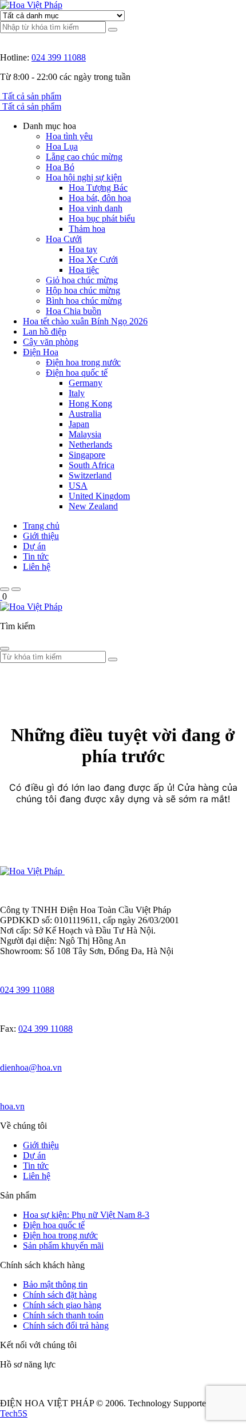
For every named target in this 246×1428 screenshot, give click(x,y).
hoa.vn (12, 1106)
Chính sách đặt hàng (60, 1295)
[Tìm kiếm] (112, 29)
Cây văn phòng (50, 342)
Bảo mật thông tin (55, 1284)
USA (78, 485)
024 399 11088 (58, 57)
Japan (79, 424)
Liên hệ (36, 567)
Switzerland (90, 475)
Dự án (34, 546)
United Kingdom (99, 496)
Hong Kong (90, 403)
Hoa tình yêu (69, 136)
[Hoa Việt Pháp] (31, 5)
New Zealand (93, 506)
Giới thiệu (41, 536)
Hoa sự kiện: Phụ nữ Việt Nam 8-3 (86, 1215)
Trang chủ (41, 525)
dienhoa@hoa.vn (31, 1067)
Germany (85, 383)
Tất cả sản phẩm (31, 96)
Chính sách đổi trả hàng (66, 1325)
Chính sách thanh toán (63, 1315)
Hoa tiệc (84, 270)
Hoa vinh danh (95, 208)
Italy (77, 393)
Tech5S (13, 1413)
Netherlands (90, 444)
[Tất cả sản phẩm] (1, 96)
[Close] (4, 648)
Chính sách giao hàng (62, 1305)
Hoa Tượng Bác (98, 187)
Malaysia (85, 434)
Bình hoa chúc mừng (84, 300)
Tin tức (36, 556)
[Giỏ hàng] (1, 596)
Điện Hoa (40, 352)
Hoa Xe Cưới (93, 259)
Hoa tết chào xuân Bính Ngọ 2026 (85, 321)
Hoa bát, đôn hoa (100, 198)
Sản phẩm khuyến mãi (63, 1245)
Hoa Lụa (62, 146)
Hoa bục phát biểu (102, 218)
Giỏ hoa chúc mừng (82, 280)
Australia (85, 414)
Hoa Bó (60, 167)
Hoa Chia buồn (73, 311)
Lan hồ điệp (44, 331)
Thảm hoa (87, 229)
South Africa (91, 465)
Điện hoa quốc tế (77, 372)
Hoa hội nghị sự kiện (84, 177)
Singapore (87, 455)
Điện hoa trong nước (83, 362)
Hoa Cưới (64, 239)
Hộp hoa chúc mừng (83, 290)
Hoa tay (83, 249)
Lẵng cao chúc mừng (84, 157)
